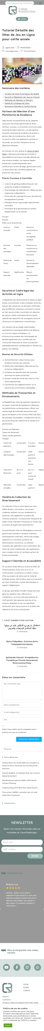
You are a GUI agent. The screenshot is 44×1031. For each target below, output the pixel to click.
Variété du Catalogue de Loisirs (17, 103)
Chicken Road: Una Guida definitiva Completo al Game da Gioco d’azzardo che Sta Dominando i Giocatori (20, 765)
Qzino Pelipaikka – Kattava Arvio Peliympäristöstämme (22, 643)
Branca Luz (12, 884)
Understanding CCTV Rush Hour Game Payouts (20, 788)
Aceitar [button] (8, 1025)
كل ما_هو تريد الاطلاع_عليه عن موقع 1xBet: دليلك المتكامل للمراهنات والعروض (22, 627)
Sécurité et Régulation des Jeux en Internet (22, 97)
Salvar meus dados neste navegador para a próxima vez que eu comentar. (19, 730)
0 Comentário (30, 51)
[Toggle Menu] (40, 3)
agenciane (9, 48)
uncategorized (11, 51)
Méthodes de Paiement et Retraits (19, 100)
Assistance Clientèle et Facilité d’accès (20, 106)
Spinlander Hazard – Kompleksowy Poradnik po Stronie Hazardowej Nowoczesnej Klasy (22, 660)
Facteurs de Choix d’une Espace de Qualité (22, 94)
